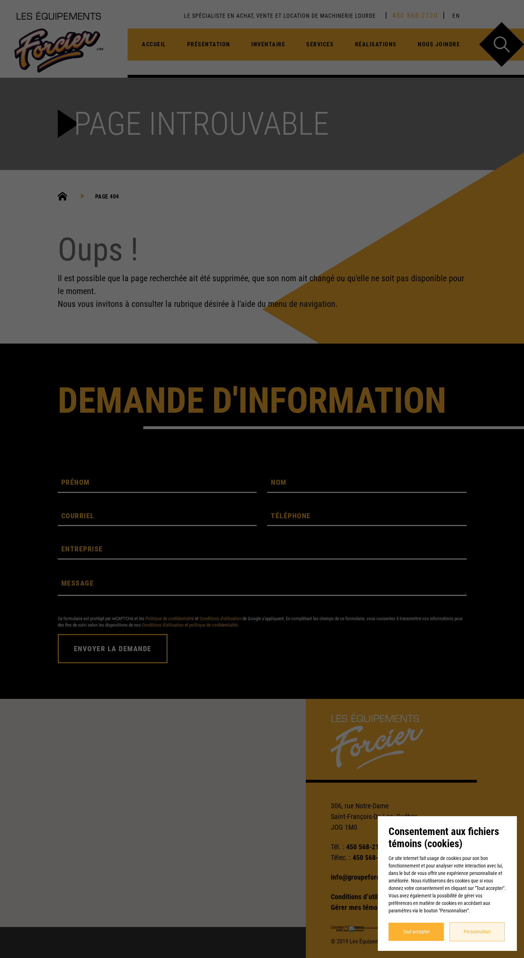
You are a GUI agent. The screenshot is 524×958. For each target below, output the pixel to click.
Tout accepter (416, 931)
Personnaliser (477, 931)
